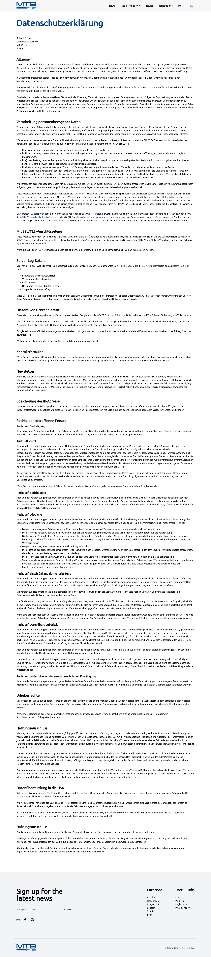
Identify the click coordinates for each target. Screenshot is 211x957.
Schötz (150, 911)
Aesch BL (152, 897)
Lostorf (151, 908)
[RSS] (32, 920)
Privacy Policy (182, 908)
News (178, 897)
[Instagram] (18, 920)
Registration (181, 904)
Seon (149, 914)
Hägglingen (153, 901)
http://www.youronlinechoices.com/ (95, 217)
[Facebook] (25, 920)
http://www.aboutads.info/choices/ (40, 217)
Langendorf (153, 904)
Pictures (179, 901)
